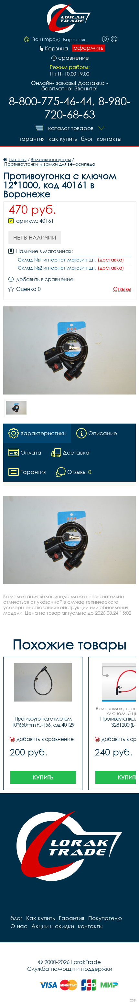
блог (87, 138)
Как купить (62, 138)
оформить (88, 48)
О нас (18, 926)
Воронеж (74, 39)
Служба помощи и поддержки (69, 968)
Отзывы (122, 289)
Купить (43, 777)
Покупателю (105, 918)
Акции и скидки (52, 926)
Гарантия (32, 138)
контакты (109, 138)
